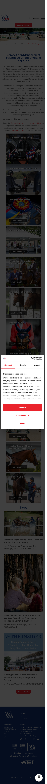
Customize (21, 415)
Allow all (22, 407)
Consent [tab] (8, 365)
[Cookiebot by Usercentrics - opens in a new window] (31, 358)
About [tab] (37, 365)
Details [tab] (23, 365)
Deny (22, 424)
